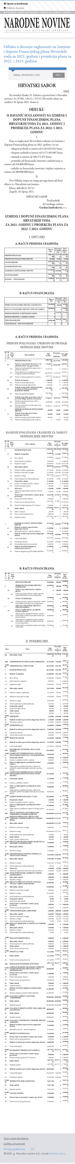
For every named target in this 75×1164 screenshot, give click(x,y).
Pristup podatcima (14, 1149)
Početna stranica (15, 8)
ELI (32, 1149)
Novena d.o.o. (58, 1153)
